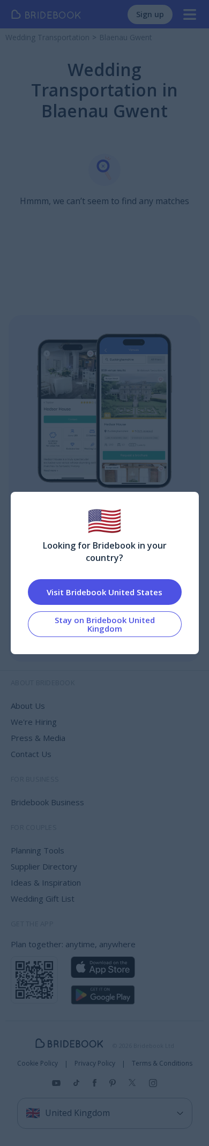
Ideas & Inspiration (46, 882)
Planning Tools (37, 850)
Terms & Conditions (162, 1063)
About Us (28, 705)
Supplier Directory (44, 866)
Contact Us (31, 753)
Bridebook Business (47, 802)
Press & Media (38, 737)
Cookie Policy (37, 1063)
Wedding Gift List (42, 898)
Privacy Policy (94, 1063)
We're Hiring (34, 721)
